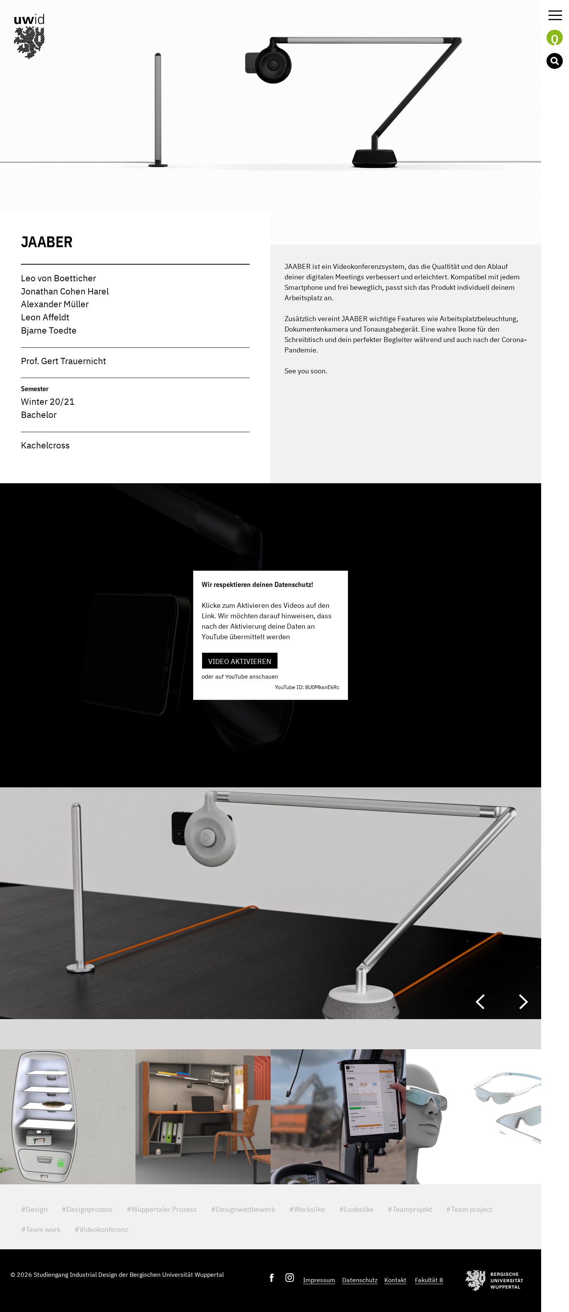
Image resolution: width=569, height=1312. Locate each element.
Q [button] (555, 38)
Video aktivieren (239, 661)
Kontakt (395, 1280)
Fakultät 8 (429, 1280)
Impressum (319, 1280)
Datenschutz (359, 1280)
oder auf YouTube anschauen (240, 676)
